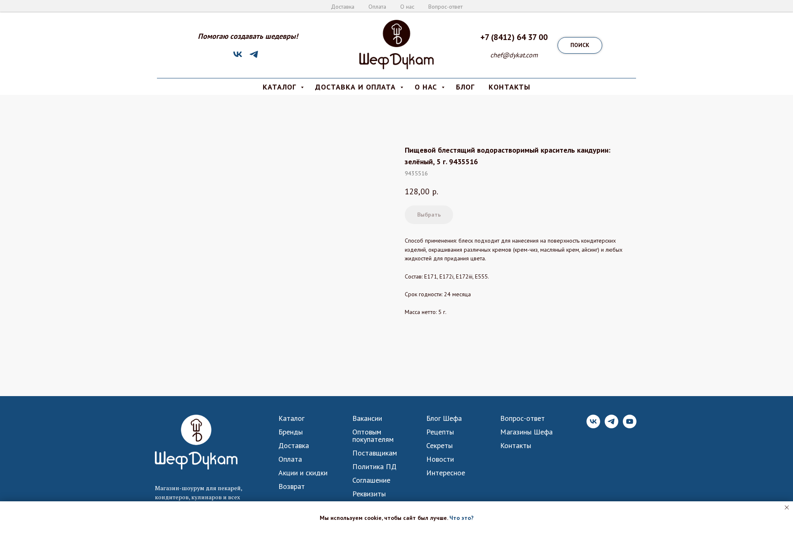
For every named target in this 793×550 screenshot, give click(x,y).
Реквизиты (369, 494)
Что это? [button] (461, 518)
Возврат (291, 486)
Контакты (515, 445)
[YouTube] (629, 426)
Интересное (445, 473)
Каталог (291, 418)
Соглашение (371, 480)
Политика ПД (374, 466)
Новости (440, 459)
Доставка (342, 6)
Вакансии (367, 418)
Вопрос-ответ (445, 6)
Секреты (439, 445)
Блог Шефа (444, 418)
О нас (407, 6)
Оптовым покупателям (373, 435)
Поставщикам (374, 453)
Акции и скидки (303, 473)
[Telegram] (254, 57)
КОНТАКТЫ (509, 87)
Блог (465, 87)
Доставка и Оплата (356, 87)
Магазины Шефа (526, 432)
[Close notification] (787, 507)
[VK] (238, 57)
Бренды (290, 432)
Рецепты (440, 432)
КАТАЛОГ (281, 87)
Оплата (377, 6)
